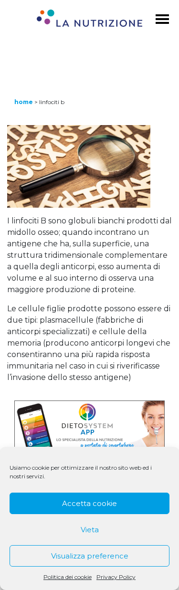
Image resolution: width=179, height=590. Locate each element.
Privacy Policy (116, 576)
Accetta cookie (89, 503)
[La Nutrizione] (89, 19)
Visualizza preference (89, 555)
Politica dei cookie (67, 576)
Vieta (90, 529)
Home (23, 101)
